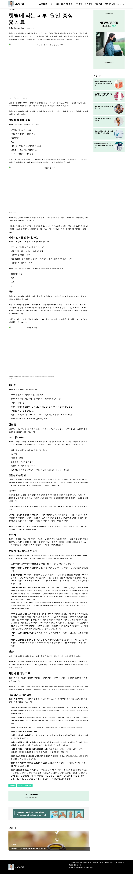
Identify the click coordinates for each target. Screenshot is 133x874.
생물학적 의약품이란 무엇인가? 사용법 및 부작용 (103, 95)
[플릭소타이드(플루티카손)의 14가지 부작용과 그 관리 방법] (119, 84)
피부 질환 (11, 9)
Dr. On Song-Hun (17, 28)
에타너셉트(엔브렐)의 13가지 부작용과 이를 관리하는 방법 (103, 145)
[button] (120, 4)
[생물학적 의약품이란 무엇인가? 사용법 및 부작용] (119, 96)
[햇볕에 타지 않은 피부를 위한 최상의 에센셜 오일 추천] (48, 840)
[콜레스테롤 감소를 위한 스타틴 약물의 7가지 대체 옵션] (119, 134)
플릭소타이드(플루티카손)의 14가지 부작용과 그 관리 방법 (103, 83)
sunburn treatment (24, 785)
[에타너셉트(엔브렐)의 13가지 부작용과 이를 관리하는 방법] (119, 146)
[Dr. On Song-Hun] (16, 796)
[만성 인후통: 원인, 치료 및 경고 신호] (119, 121)
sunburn (12, 785)
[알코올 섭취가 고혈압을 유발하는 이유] (119, 109)
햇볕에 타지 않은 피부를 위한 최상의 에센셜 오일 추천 (29, 849)
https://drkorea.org (31, 797)
